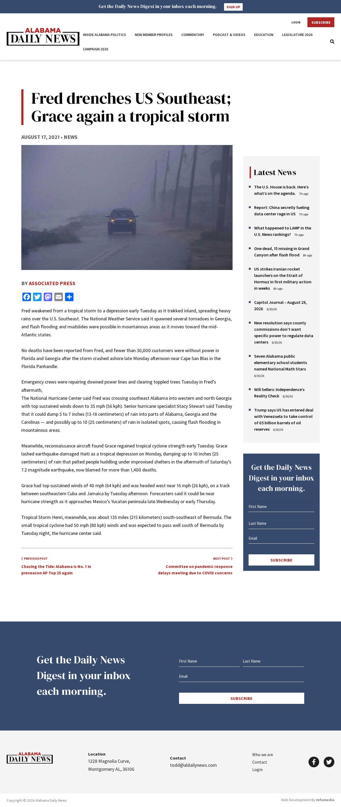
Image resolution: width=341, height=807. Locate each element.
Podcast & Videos (229, 34)
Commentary (192, 34)
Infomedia (325, 799)
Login (296, 22)
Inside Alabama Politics (104, 34)
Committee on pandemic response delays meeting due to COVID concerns (195, 565)
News (71, 137)
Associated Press (52, 283)
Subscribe (320, 22)
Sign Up (233, 7)
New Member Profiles (154, 34)
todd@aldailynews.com (193, 765)
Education (263, 34)
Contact (259, 762)
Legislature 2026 (297, 34)
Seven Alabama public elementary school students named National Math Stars (280, 362)
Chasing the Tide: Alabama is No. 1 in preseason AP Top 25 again (56, 565)
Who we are (262, 754)
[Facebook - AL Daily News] (313, 762)
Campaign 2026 (95, 49)
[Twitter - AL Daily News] (329, 762)
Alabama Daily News (43, 37)
